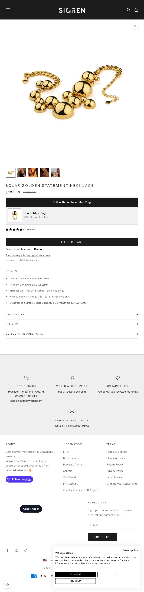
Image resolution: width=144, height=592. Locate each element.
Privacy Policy (114, 471)
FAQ (66, 452)
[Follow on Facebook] (7, 550)
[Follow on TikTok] (25, 550)
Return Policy (114, 465)
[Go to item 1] (10, 173)
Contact (67, 471)
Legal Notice (114, 477)
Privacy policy (130, 550)
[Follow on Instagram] (16, 550)
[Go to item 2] (22, 173)
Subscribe (102, 537)
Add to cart (72, 242)
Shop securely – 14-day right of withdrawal (28, 255)
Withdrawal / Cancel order (122, 484)
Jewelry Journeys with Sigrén (80, 490)
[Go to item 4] (44, 173)
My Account (70, 484)
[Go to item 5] (55, 173)
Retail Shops (71, 458)
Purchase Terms (73, 465)
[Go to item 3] (33, 173)
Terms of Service (116, 452)
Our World (69, 477)
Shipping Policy (115, 458)
